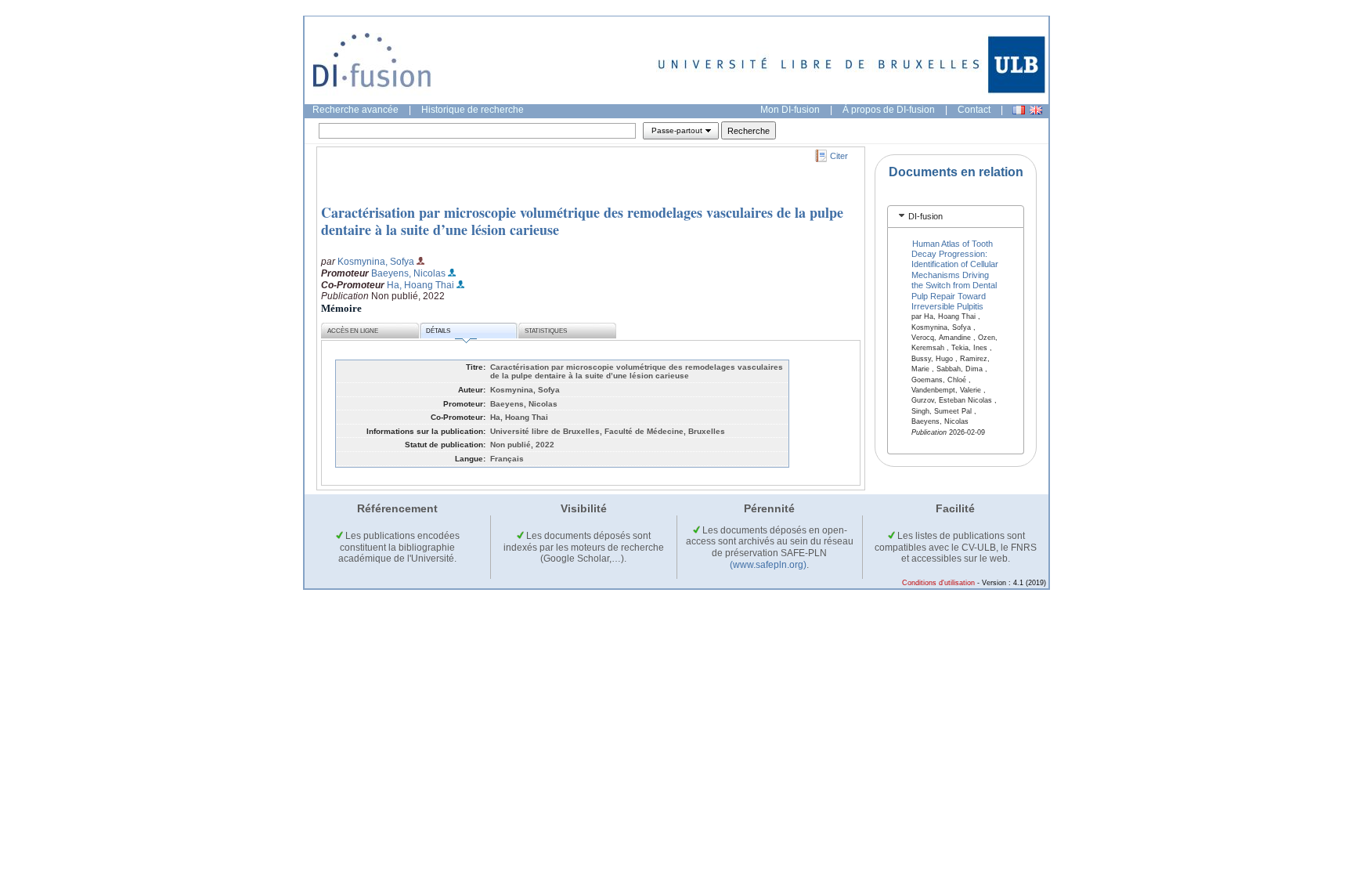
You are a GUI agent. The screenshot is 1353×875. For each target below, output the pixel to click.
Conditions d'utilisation (938, 583)
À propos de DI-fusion (888, 109)
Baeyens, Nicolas (408, 273)
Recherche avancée (355, 109)
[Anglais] (1036, 110)
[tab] (955, 216)
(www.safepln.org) (768, 564)
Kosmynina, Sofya (375, 261)
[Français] (1018, 110)
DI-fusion (925, 216)
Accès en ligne (352, 330)
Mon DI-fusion (790, 109)
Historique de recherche (472, 109)
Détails (438, 330)
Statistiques (546, 330)
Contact (974, 109)
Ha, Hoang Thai (420, 285)
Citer (839, 156)
